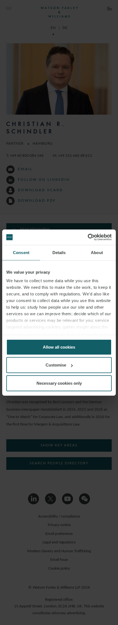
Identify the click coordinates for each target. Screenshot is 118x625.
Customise (56, 365)
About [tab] (97, 252)
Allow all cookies (59, 346)
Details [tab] (59, 252)
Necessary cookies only (59, 383)
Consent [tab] (21, 252)
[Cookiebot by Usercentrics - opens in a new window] (88, 237)
